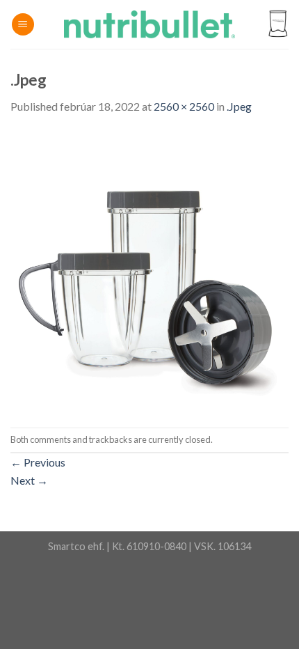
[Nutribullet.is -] (150, 24)
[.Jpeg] (149, 269)
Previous (37, 462)
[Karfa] (277, 25)
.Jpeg (239, 106)
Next (29, 480)
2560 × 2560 (184, 106)
